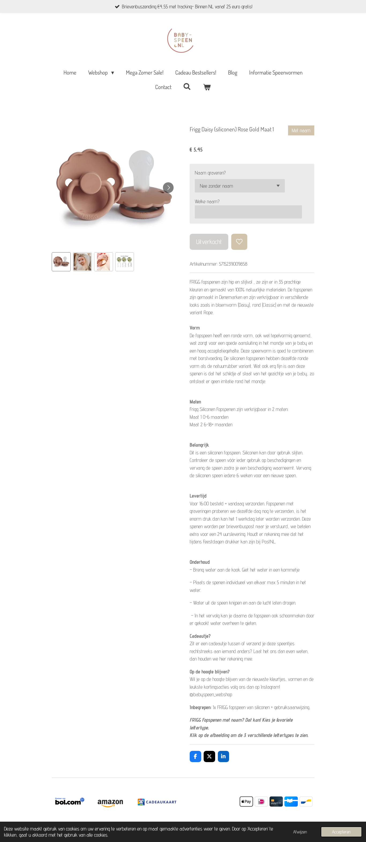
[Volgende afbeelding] (168, 187)
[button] (61, 261)
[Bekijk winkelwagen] (207, 87)
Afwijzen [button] (300, 831)
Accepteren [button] (341, 831)
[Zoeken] (187, 86)
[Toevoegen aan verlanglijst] (239, 242)
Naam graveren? (210, 173)
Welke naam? (207, 201)
